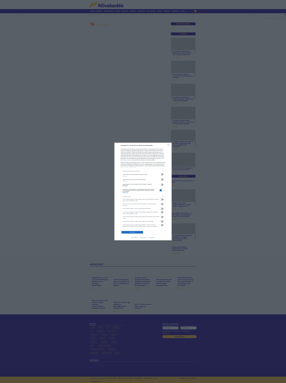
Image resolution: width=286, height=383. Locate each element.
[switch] (161, 174)
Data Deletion (134, 237)
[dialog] (143, 191)
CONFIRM (132, 232)
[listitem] (143, 171)
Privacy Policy (151, 237)
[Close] (168, 145)
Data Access (143, 237)
